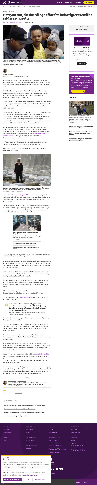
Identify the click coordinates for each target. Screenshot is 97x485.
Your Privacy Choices (40, 479)
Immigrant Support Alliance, (21, 195)
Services (6, 435)
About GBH (6, 429)
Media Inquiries (74, 435)
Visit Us (73, 440)
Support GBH (88, 7)
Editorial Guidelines (53, 432)
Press (5, 440)
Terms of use (51, 429)
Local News (10, 11)
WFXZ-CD (64, 449)
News (25, 7)
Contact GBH (74, 429)
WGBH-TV (51, 449)
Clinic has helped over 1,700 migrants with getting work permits (26, 248)
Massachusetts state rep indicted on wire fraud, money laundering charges (81, 127)
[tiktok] (73, 445)
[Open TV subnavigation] (5, 6)
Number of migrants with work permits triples (24, 243)
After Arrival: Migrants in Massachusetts (13, 22)
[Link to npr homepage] (51, 469)
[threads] (79, 445)
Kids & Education (8, 432)
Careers (5, 437)
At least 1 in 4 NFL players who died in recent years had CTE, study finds (80, 139)
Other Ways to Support (31, 445)
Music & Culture (34, 7)
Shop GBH (79, 7)
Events (72, 7)
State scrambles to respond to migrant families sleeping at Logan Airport (26, 233)
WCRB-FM (57, 452)
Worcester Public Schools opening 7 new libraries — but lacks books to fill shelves (24, 412)
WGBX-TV (57, 449)
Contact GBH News (75, 432)
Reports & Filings (52, 440)
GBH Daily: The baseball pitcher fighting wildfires (16, 416)
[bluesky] (77, 445)
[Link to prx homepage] (59, 469)
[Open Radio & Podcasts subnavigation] (20, 6)
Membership (29, 435)
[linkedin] (82, 445)
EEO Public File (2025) (53, 443)
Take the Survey (77, 91)
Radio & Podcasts (14, 7)
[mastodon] (79, 450)
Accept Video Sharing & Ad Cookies (13, 479)
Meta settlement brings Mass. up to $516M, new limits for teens (19, 409)
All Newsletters (77, 69)
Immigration (18, 393)
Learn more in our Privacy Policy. (30, 475)
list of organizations (26, 297)
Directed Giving (30, 440)
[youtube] (75, 445)
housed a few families (42, 354)
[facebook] (80, 445)
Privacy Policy (87, 69)
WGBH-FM (51, 452)
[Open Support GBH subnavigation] (93, 6)
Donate (89, 2)
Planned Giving (30, 443)
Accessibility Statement (54, 437)
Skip (28, 479)
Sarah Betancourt (8, 74)
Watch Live (68, 2)
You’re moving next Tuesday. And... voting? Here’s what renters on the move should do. (80, 116)
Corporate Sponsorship (31, 437)
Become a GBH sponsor (81, 29)
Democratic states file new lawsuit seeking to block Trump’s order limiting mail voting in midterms (80, 133)
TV (3, 7)
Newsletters (74, 437)
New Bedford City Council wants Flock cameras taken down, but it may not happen (24, 405)
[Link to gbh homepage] (6, 2)
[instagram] (71, 445)
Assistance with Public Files (55, 445)
